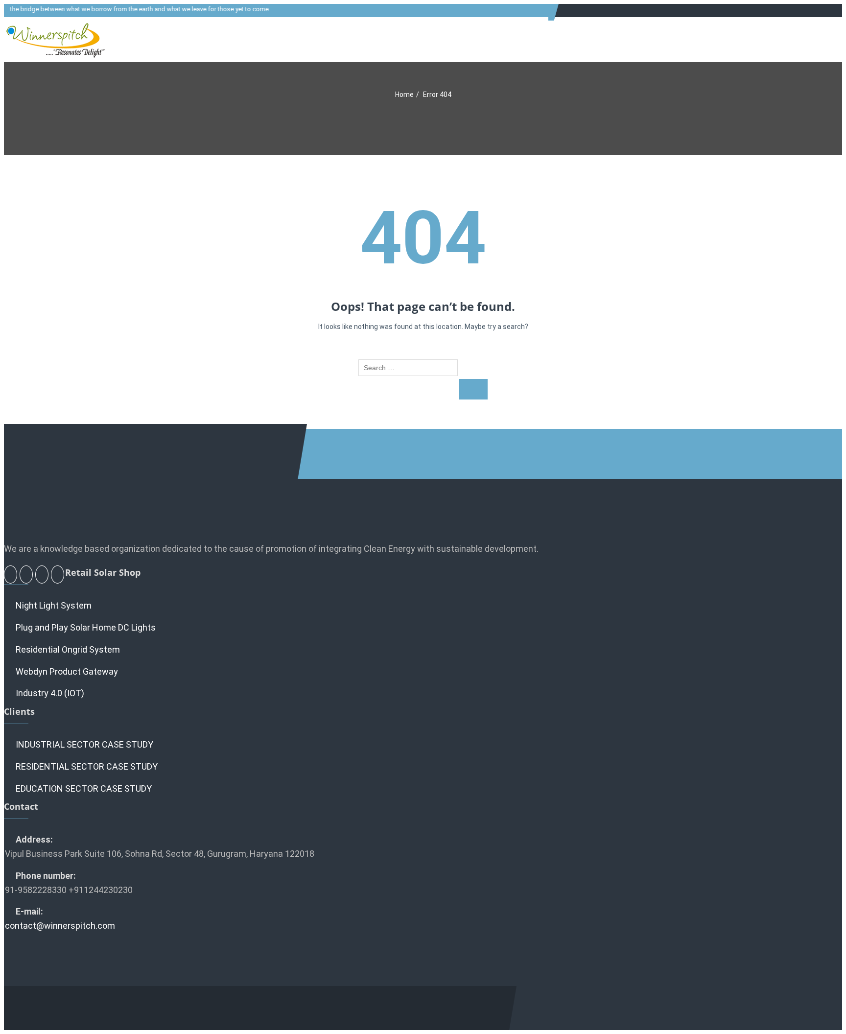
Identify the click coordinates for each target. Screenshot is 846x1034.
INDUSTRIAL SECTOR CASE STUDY (84, 744)
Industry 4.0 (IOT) (50, 693)
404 (423, 238)
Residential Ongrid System (68, 649)
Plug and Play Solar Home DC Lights (86, 627)
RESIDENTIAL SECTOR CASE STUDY (87, 766)
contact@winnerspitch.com (60, 925)
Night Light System (54, 605)
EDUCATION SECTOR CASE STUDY (84, 788)
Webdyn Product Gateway (67, 671)
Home (404, 94)
